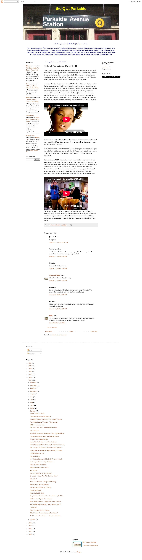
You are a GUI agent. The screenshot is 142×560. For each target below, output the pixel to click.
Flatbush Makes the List (37, 453)
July (31, 397)
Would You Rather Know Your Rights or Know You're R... (47, 445)
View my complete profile (90, 545)
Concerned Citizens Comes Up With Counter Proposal (46, 419)
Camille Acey (30, 135)
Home (71, 331)
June (31, 400)
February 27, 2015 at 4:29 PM (58, 269)
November (33, 385)
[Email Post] (70, 225)
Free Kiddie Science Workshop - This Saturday (44, 422)
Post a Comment (52, 327)
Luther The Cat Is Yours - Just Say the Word (43, 442)
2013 (30, 526)
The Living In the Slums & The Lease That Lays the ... (46, 447)
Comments (32, 354)
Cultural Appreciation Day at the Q (40, 416)
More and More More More (38, 465)
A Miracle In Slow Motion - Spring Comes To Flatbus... (46, 450)
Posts (30, 350)
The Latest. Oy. (34, 431)
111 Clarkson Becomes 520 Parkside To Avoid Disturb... (46, 459)
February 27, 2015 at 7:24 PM (58, 295)
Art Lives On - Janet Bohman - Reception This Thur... (46, 516)
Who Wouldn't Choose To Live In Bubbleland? (44, 513)
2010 (30, 534)
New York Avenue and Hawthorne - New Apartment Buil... (47, 433)
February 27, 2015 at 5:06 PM (58, 281)
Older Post (94, 331)
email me (105, 67)
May (31, 402)
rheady (28, 66)
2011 (30, 531)
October (32, 388)
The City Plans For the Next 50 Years (41, 473)
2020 (30, 366)
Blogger (79, 552)
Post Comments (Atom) (59, 335)
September (33, 391)
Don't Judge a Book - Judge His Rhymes (42, 462)
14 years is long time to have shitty (32, 87)
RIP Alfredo (33, 470)
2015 (30, 380)
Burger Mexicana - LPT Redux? (39, 467)
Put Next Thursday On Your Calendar (41, 499)
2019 (30, 369)
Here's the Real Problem (37, 493)
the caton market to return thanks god (32, 69)
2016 (30, 377)
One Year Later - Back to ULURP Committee (43, 428)
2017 (30, 374)
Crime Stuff (33, 479)
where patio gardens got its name (32, 120)
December (33, 383)
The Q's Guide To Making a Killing (40, 487)
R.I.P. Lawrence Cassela (37, 425)
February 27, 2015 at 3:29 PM (58, 257)
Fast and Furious (35, 456)
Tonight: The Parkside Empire (39, 439)
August (32, 394)
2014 (30, 523)
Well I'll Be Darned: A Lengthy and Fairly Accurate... (46, 502)
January (32, 519)
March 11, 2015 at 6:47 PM (57, 323)
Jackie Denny (30, 115)
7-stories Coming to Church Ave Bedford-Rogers (44, 436)
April (32, 405)
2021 (30, 363)
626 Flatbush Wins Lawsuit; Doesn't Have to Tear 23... (46, 504)
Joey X (51, 315)
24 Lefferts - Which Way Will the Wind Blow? (43, 476)
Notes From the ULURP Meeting (39, 510)
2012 (30, 529)
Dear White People (35, 490)
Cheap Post (33, 507)
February (33, 411)
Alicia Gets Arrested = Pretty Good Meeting (43, 482)
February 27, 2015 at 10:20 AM (58, 242)
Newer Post (48, 331)
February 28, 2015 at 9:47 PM (58, 309)
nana (27, 84)
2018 (30, 371)
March (32, 408)
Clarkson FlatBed (54, 275)
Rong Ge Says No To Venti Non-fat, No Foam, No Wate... (47, 496)
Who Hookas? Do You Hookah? (39, 484)
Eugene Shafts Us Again (37, 413)
